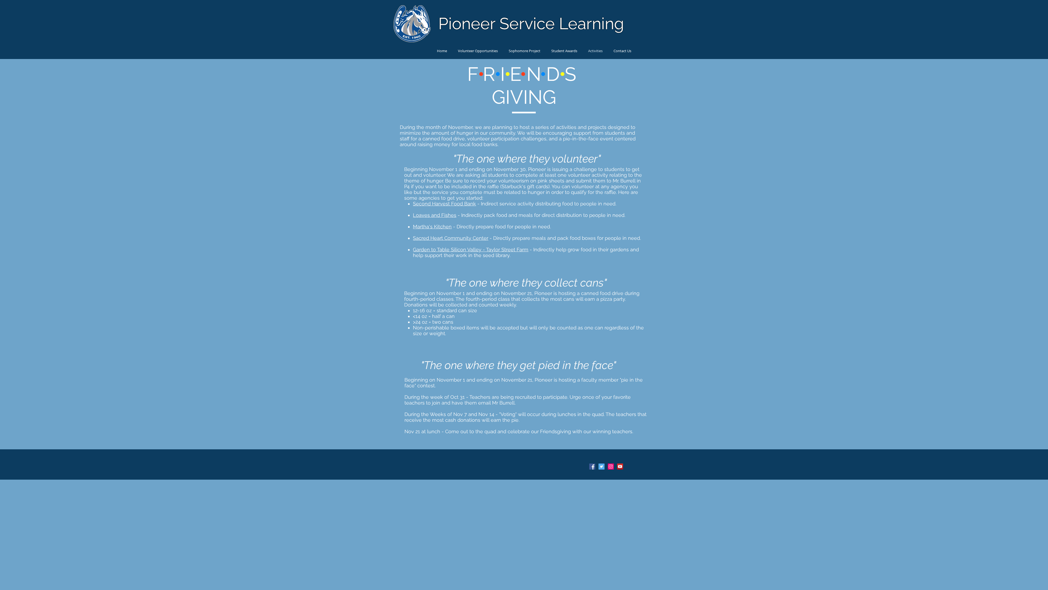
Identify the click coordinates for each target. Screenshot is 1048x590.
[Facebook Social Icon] (592, 467)
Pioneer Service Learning (531, 23)
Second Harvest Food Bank (444, 203)
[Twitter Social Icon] (602, 467)
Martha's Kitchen (432, 226)
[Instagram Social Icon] (611, 467)
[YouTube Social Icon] (620, 467)
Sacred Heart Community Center (450, 238)
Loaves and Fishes (434, 215)
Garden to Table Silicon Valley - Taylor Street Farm (470, 249)
